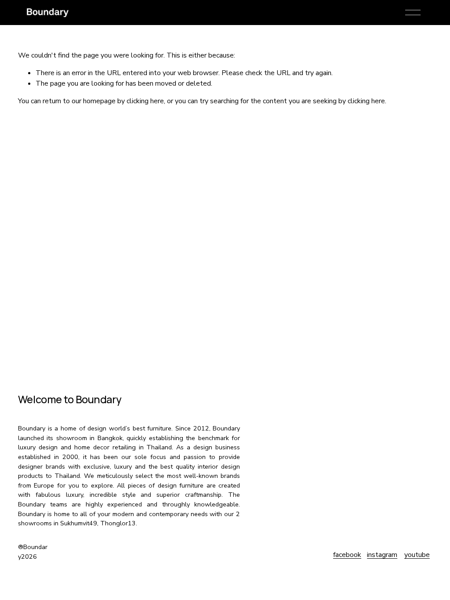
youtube (417, 555)
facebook (347, 555)
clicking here (145, 101)
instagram (382, 555)
